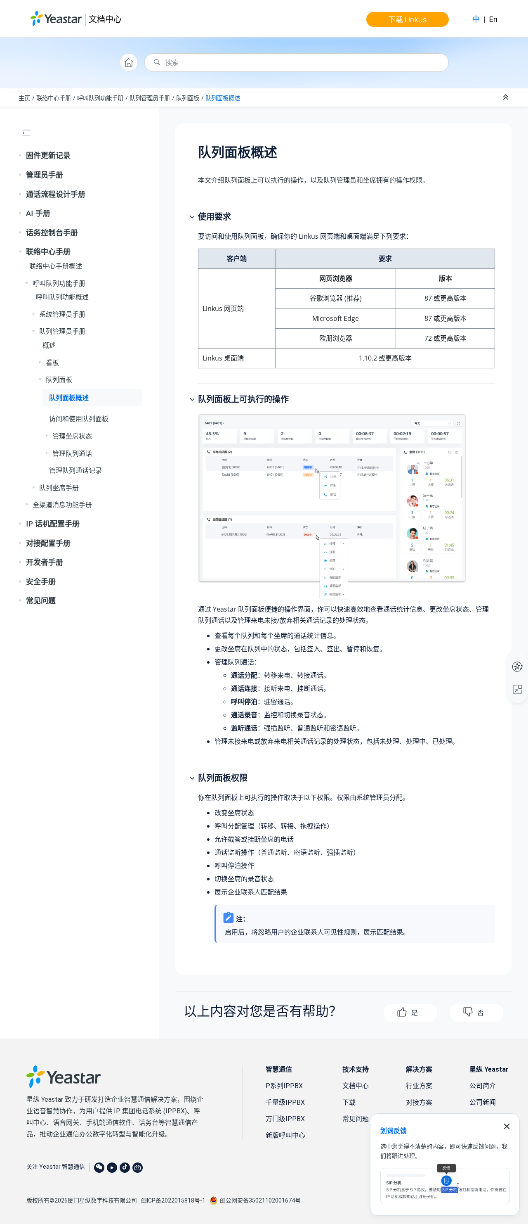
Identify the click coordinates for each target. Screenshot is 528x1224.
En (493, 19)
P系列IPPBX (284, 1086)
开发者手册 (44, 562)
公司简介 (482, 1086)
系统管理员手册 (62, 314)
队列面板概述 (222, 98)
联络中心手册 (53, 98)
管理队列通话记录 (75, 470)
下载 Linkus (407, 19)
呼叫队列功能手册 (100, 98)
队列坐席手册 (59, 487)
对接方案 (419, 1102)
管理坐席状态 (72, 436)
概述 (49, 345)
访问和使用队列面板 (78, 418)
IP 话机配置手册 (53, 524)
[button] (21, 155)
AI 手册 (38, 213)
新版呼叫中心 (285, 1135)
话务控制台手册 (52, 232)
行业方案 (419, 1086)
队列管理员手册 (150, 98)
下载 (349, 1102)
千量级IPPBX (285, 1102)
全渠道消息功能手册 (62, 504)
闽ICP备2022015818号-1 (173, 1200)
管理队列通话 (72, 453)
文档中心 (105, 19)
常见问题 (41, 600)
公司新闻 (482, 1102)
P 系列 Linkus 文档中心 (502, 658)
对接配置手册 (48, 543)
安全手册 (41, 581)
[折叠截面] (506, 97)
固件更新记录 (48, 155)
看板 (52, 362)
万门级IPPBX (285, 1119)
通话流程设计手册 (55, 194)
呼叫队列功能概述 (62, 296)
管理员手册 (44, 175)
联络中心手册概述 (55, 265)
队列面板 (187, 98)
